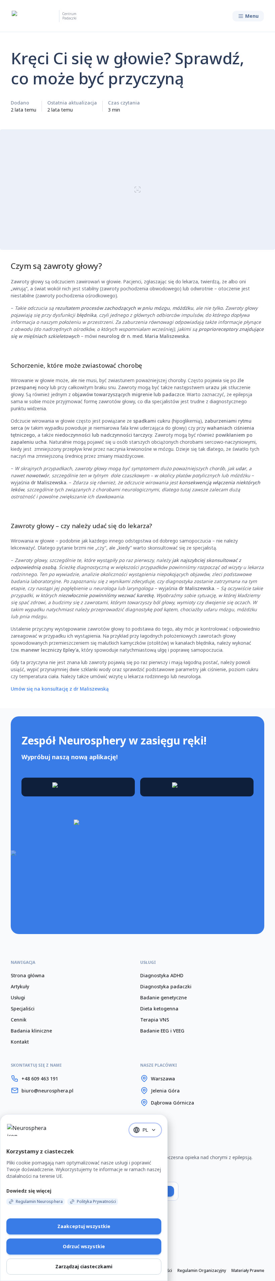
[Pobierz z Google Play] (78, 787)
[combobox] (145, 1130)
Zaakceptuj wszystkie (83, 1226)
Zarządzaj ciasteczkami (83, 1266)
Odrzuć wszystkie (84, 1246)
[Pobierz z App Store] (197, 787)
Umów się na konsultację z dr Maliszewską (60, 689)
